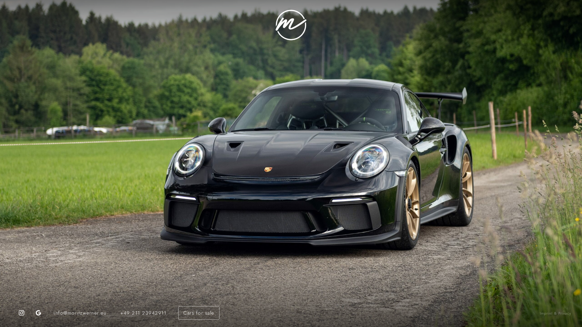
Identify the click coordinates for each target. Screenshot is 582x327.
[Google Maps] (38, 313)
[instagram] (21, 313)
